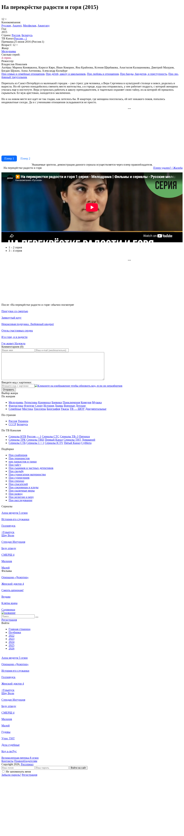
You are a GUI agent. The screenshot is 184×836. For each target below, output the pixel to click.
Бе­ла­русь (27, 35)
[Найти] (36, 617)
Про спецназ (16, 480)
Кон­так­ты (7, 761)
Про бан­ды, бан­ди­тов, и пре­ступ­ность (143, 73)
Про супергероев (19, 477)
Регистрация (29, 774)
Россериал (27, 764)
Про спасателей (18, 484)
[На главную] (8, 612)
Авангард (43, 25)
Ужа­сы (65, 408)
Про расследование (20, 500)
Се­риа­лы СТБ (17, 442)
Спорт (39, 405)
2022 (11, 635)
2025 (11, 645)
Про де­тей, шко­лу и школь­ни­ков (66, 73)
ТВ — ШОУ (77, 408)
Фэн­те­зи (29, 405)
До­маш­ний (88, 439)
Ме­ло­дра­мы (8, 51)
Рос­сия (16, 35)
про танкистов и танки (23, 461)
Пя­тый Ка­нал (72, 442)
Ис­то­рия (48, 405)
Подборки (15, 632)
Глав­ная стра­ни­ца (19, 629)
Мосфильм (29, 25)
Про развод (15, 493)
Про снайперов (18, 455)
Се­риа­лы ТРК (17, 439)
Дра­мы (59, 405)
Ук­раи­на (23, 421)
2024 (11, 642)
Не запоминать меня (18, 771)
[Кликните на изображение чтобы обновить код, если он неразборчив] (78, 385)
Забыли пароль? (11, 774)
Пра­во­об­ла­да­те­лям (25, 761)
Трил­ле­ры (40, 408)
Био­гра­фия (53, 408)
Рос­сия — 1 (34, 436)
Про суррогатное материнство (27, 474)
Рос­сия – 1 (20, 38)
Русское (6, 25)
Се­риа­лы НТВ (17, 436)
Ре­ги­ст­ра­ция (9, 619)
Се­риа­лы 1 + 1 (35, 442)
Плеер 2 (25, 158)
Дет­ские (81, 405)
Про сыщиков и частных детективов (31, 468)
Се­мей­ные (15, 408)
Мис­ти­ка (27, 408)
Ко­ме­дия (86, 402)
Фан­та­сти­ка (16, 405)
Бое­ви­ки (57, 402)
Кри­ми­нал (44, 402)
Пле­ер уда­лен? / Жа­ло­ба (168, 167)
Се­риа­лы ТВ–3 (69, 436)
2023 (11, 638)
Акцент (17, 25)
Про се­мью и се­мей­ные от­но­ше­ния (22, 73)
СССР (12, 424)
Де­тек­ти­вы (30, 402)
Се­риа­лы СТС (50, 436)
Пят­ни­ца (84, 436)
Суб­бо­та (86, 442)
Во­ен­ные (69, 405)
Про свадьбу (16, 471)
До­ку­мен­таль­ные (95, 408)
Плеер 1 (9, 158)
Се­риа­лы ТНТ (72, 439)
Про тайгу (15, 464)
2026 (11, 648)
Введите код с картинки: (16, 382)
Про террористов (19, 458)
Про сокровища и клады (23, 487)
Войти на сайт (78, 767)
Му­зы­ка (97, 402)
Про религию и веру (21, 497)
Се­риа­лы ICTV (54, 442)
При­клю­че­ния (71, 402)
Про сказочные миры (22, 490)
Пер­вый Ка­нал (54, 439)
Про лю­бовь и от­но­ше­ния (103, 73)
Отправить (8, 389)
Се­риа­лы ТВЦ (35, 439)
